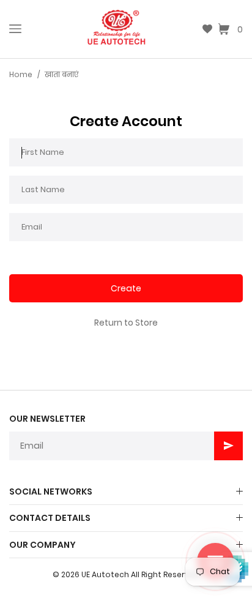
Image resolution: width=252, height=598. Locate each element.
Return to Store (126, 322)
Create (126, 288)
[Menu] (15, 28)
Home (20, 74)
